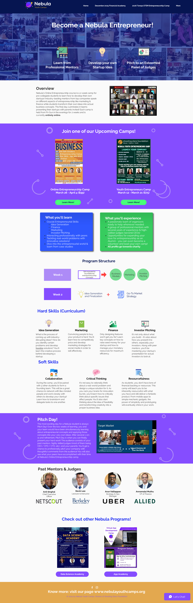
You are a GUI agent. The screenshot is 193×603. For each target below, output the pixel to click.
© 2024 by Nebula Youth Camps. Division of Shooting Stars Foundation (97, 596)
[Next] (153, 436)
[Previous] (100, 436)
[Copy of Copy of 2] (120, 449)
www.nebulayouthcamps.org (119, 591)
